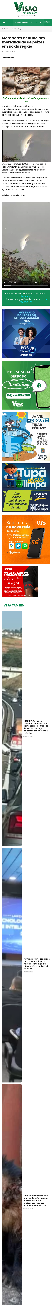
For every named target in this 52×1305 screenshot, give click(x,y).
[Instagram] (36, 22)
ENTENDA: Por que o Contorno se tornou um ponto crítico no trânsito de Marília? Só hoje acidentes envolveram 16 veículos (35, 727)
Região (20, 29)
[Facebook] (32, 22)
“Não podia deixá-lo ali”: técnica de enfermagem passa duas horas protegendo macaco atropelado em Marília (35, 1200)
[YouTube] (40, 22)
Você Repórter (23, 22)
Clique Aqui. (26, 296)
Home (6, 29)
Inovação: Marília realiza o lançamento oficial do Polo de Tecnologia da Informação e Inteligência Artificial (36, 964)
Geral (13, 29)
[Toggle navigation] (4, 22)
